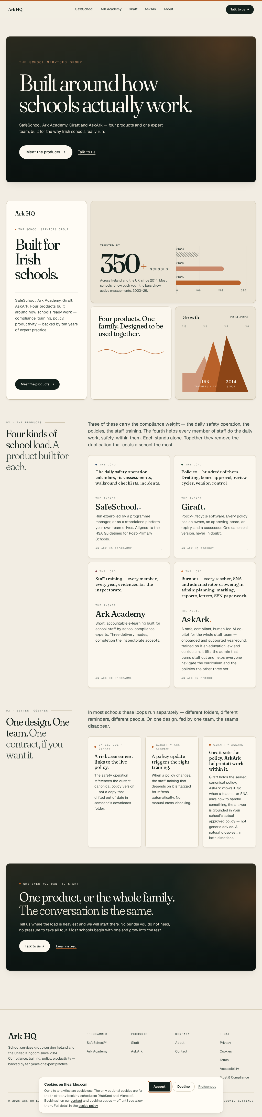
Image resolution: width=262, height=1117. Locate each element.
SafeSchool (84, 9)
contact (76, 1100)
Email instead (66, 946)
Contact (181, 1051)
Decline (183, 1086)
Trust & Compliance (234, 1077)
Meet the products (45, 151)
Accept (160, 1086)
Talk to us (240, 9)
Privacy (225, 1042)
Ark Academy (111, 9)
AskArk (150, 9)
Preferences (207, 1086)
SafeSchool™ (97, 1042)
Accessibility (229, 1069)
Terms (224, 1060)
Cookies (226, 1051)
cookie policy (88, 1105)
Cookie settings (239, 1100)
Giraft (133, 9)
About (168, 9)
